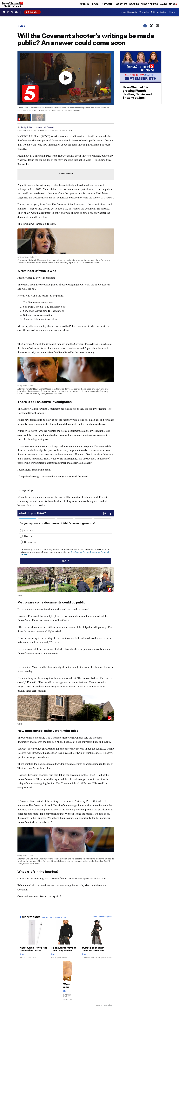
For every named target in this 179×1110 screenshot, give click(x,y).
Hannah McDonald (45, 127)
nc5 (13, 12)
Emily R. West (28, 127)
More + (172, 12)
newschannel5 (4, 12)
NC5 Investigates (158, 12)
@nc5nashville (21, 12)
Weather (121, 4)
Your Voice (144, 12)
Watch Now (168, 4)
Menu (83, 4)
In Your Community (129, 12)
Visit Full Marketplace (102, 917)
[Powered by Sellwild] (108, 1005)
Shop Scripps (149, 4)
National (108, 4)
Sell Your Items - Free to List (54, 917)
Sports (134, 4)
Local (96, 4)
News (21, 25)
